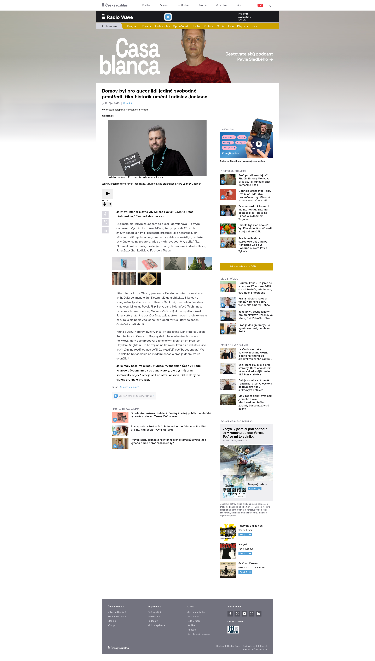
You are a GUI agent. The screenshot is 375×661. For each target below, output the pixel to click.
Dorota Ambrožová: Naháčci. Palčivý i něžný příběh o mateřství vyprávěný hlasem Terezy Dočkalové (171, 415)
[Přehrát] (107, 194)
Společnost (180, 26)
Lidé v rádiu (194, 621)
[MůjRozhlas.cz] (108, 116)
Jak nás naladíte (196, 612)
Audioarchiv (244, 17)
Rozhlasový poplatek (199, 634)
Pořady (146, 26)
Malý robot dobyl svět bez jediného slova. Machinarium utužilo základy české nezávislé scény (255, 402)
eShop (111, 625)
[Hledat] (269, 5)
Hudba (196, 26)
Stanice (203, 5)
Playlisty (242, 26)
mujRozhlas (183, 5)
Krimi (241, 137)
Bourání (127, 103)
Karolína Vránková (129, 387)
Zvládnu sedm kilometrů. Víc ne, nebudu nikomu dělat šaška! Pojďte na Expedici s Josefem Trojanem (254, 213)
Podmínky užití (250, 646)
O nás (221, 26)
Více (256, 26)
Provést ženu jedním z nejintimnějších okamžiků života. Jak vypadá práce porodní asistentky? (168, 441)
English (263, 646)
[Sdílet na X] (105, 222)
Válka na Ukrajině (117, 612)
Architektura (110, 26)
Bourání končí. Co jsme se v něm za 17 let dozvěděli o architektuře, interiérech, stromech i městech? (255, 287)
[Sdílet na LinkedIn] (105, 230)
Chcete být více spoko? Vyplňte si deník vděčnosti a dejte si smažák (255, 228)
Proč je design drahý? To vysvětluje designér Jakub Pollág (254, 328)
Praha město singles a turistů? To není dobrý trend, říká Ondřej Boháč (254, 301)
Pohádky (226, 143)
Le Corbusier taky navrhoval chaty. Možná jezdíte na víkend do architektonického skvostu (255, 354)
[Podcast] (104, 204)
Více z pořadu (229, 279)
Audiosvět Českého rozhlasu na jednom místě (242, 161)
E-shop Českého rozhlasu (237, 421)
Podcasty (153, 621)
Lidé (231, 26)
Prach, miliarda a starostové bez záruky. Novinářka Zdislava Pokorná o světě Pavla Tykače (252, 245)
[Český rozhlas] (115, 5)
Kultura (208, 26)
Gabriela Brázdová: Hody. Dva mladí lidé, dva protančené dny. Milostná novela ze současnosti (254, 195)
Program (164, 5)
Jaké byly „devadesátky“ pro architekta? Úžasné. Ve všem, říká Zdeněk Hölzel (255, 315)
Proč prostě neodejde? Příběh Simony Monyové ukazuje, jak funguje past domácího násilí (254, 180)
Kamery (242, 20)
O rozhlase (221, 5)
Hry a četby (227, 137)
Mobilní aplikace (156, 625)
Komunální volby (117, 616)
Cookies (220, 646)
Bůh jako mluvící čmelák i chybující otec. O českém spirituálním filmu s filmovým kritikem (255, 385)
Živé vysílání (228, 148)
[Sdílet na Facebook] (105, 214)
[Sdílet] (109, 204)
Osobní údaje (233, 646)
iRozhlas (146, 5)
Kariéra (191, 625)
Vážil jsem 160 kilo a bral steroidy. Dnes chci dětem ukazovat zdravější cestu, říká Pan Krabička (254, 369)
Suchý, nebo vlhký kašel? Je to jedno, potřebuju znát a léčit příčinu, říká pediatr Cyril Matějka (168, 428)
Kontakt (192, 629)
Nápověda (193, 616)
